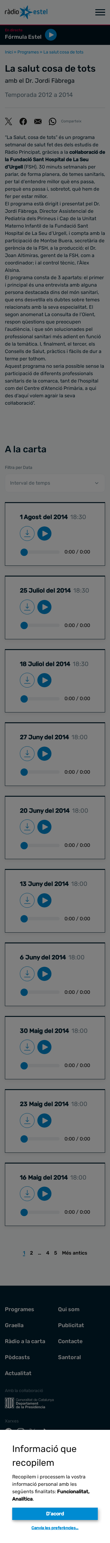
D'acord (55, 1514)
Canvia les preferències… (55, 1527)
